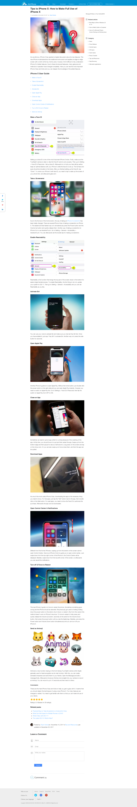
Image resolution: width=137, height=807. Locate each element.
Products (71, 4)
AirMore (32, 4)
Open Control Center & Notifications (43, 104)
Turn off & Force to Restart (40, 108)
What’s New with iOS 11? (40, 716)
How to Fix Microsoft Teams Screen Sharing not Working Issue (97, 31)
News (90, 41)
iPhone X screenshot (73, 221)
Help (48, 4)
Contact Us (41, 791)
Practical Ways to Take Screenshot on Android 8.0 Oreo (50, 711)
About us (36, 791)
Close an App (36, 96)
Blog (53, 4)
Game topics (92, 52)
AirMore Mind (82, 4)
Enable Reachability (38, 85)
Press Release (93, 44)
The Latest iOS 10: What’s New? (43, 718)
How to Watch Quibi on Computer (97, 27)
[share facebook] (41, 795)
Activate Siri (35, 89)
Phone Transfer (93, 55)
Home (42, 4)
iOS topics (91, 50)
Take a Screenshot (37, 81)
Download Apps (37, 100)
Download (63, 4)
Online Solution (109, 4)
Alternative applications (95, 64)
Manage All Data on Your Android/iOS (95, 13)
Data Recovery (93, 61)
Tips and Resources (71, 725)
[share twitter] (35, 795)
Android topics (92, 47)
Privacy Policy (48, 791)
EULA (53, 791)
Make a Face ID (36, 77)
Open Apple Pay (37, 93)
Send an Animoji (37, 112)
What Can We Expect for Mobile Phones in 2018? (48, 713)
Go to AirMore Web (95, 4)
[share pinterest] (46, 795)
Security (58, 791)
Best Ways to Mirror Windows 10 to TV (97, 23)
